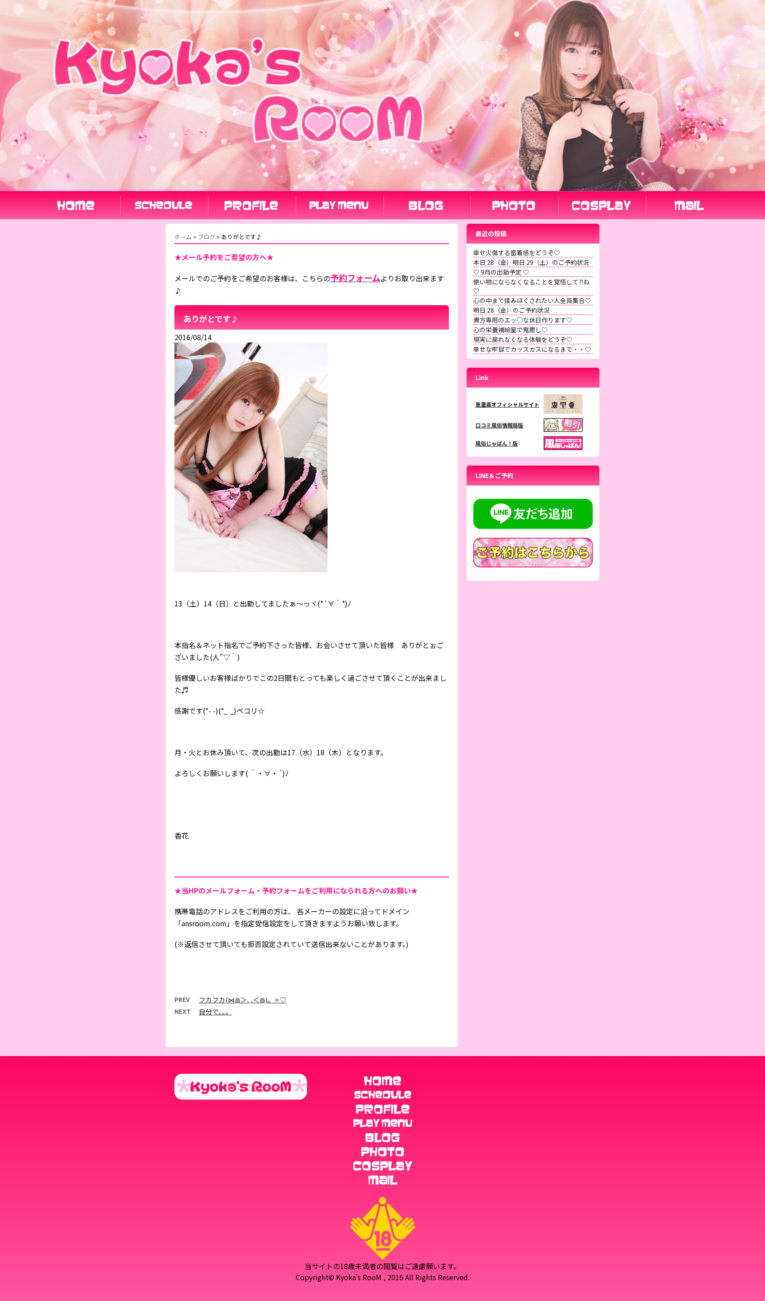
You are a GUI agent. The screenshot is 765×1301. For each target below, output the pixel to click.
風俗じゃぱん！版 (496, 443)
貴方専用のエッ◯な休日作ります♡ (522, 319)
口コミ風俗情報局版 (499, 425)
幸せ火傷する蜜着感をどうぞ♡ (516, 252)
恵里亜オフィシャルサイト (507, 404)
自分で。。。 (215, 1011)
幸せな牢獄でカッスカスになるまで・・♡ (532, 349)
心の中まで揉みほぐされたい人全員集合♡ (532, 300)
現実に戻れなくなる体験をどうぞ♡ (522, 339)
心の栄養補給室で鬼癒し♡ (510, 329)
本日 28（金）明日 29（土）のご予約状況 (531, 262)
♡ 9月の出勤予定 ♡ (501, 272)
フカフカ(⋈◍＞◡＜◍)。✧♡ (242, 999)
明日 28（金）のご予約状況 (511, 310)
